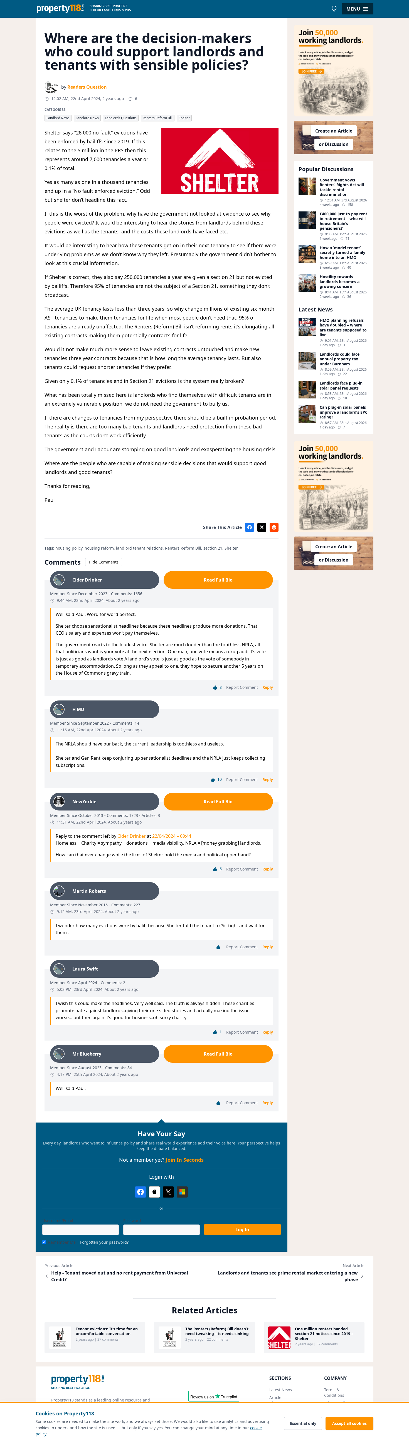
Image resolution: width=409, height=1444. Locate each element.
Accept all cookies (349, 1423)
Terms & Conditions (334, 1392)
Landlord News (58, 118)
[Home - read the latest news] (182, 8)
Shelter (184, 118)
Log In (242, 1229)
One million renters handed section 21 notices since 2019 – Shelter (324, 1333)
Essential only (303, 1423)
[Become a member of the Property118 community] (334, 70)
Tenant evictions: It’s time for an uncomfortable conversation (107, 1331)
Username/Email (57, 1220)
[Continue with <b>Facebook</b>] (140, 1192)
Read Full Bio (218, 580)
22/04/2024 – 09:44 (171, 836)
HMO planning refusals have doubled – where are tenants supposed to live (343, 327)
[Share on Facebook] (249, 527)
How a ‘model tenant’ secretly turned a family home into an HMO (342, 252)
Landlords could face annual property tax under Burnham (339, 359)
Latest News (280, 1389)
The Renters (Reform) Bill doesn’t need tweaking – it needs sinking (217, 1331)
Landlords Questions (121, 118)
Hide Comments (104, 562)
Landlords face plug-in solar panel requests (341, 385)
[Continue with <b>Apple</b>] (154, 1192)
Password (132, 1220)
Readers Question (87, 87)
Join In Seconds (185, 1159)
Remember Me (62, 1242)
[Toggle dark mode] (334, 8)
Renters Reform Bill (158, 118)
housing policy (68, 548)
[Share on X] (261, 527)
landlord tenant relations (139, 548)
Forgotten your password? (104, 1242)
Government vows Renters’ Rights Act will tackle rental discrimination (342, 187)
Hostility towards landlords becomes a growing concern (339, 281)
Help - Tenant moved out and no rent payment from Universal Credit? (119, 1276)
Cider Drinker (131, 836)
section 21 (212, 548)
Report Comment (242, 687)
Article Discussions (280, 1400)
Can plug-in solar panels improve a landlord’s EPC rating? (344, 412)
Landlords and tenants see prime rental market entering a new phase (288, 1276)
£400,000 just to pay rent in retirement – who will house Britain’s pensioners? (343, 221)
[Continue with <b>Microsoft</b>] (182, 1192)
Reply (267, 687)
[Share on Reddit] (274, 527)
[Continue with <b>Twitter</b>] (168, 1192)
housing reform (99, 548)
